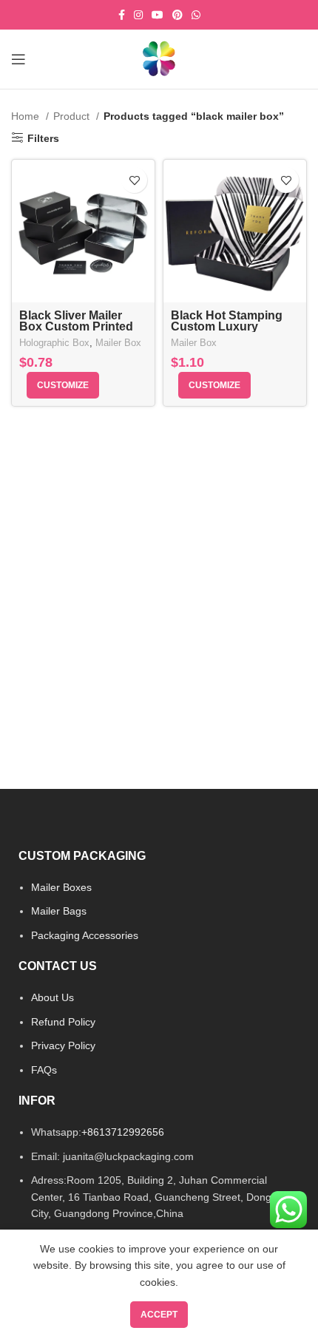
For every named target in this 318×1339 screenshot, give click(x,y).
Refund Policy (63, 1022)
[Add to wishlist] (134, 180)
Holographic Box (54, 343)
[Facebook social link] (121, 14)
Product (72, 116)
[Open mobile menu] (18, 59)
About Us (52, 997)
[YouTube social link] (157, 14)
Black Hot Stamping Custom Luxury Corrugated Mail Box (228, 326)
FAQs (44, 1070)
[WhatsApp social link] (196, 14)
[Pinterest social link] (177, 14)
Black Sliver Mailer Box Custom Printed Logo (76, 326)
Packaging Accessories (84, 935)
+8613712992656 (122, 1132)
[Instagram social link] (138, 14)
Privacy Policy (63, 1045)
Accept (159, 1314)
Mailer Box (118, 343)
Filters (43, 138)
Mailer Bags (59, 911)
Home (26, 116)
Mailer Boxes (61, 887)
